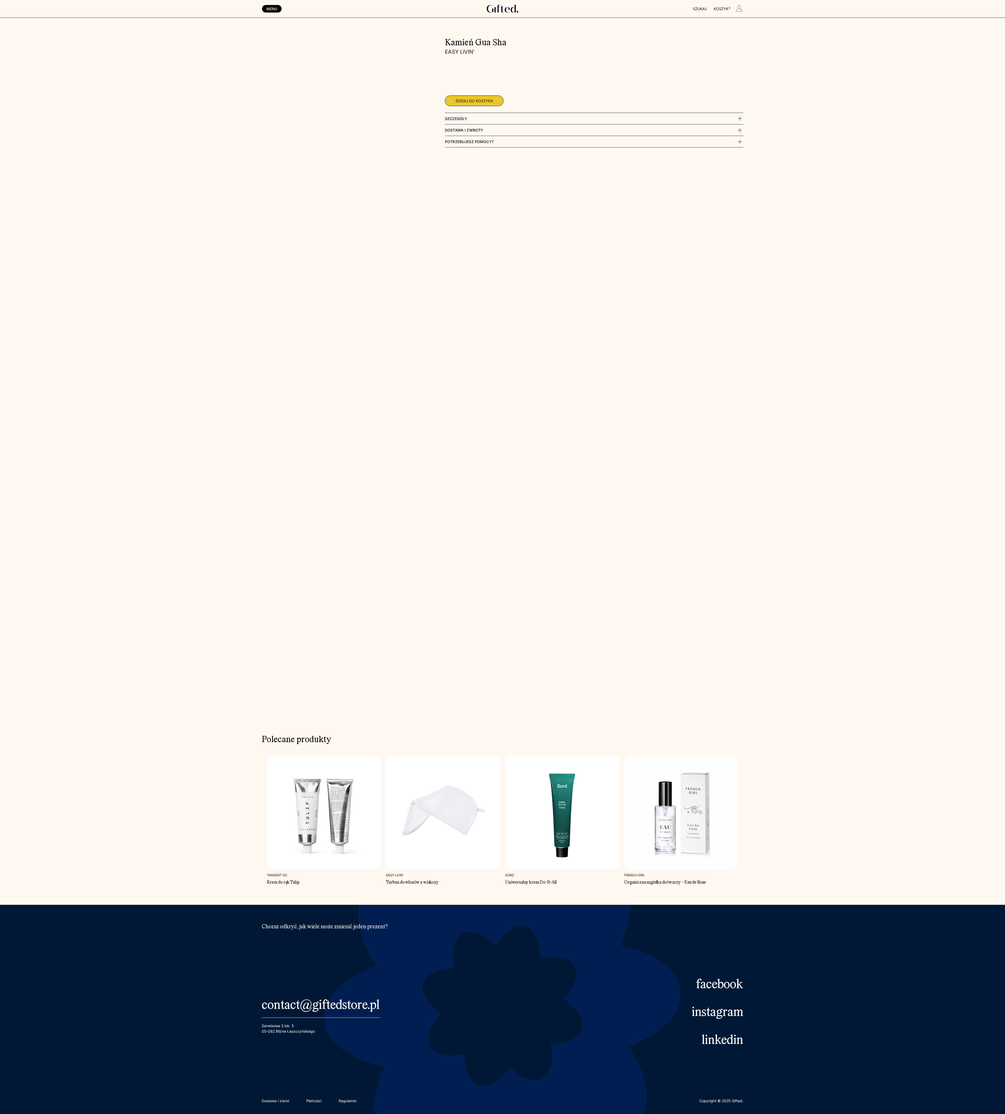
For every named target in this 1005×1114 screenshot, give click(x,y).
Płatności (314, 1101)
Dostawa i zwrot (275, 1101)
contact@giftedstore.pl (320, 1005)
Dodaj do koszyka (474, 101)
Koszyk (722, 9)
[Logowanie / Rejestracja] (739, 9)
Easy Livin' (459, 52)
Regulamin (347, 1101)
